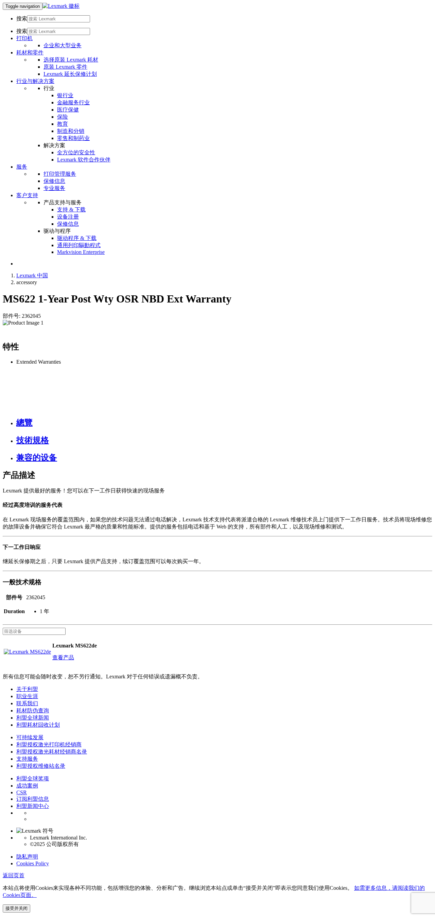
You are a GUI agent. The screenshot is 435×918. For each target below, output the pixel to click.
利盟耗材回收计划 (38, 725)
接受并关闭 (16, 908)
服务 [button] (21, 167)
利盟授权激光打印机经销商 (49, 744)
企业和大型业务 (63, 45)
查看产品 (63, 657)
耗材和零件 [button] (30, 52)
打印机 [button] (24, 38)
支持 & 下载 (71, 209)
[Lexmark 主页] (61, 6)
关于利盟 (27, 689)
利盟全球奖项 (32, 778)
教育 (62, 124)
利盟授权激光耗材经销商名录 (51, 752)
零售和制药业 (73, 138)
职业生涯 (27, 696)
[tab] (224, 422)
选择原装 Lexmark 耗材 (71, 60)
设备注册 (68, 217)
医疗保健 (68, 109)
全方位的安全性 (76, 152)
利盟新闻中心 (32, 806)
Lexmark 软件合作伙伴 (83, 159)
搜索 (21, 18)
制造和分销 (70, 131)
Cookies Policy (32, 863)
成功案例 (27, 786)
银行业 (65, 95)
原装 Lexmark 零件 (65, 67)
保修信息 (54, 181)
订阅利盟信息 (32, 799)
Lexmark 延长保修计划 (70, 74)
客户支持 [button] (27, 195)
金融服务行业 (73, 102)
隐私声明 (27, 857)
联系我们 (27, 703)
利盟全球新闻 (32, 718)
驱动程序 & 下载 (77, 238)
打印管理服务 (60, 174)
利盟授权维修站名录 (40, 766)
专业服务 (54, 188)
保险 (62, 117)
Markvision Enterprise (81, 252)
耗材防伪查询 (32, 710)
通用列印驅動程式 (79, 245)
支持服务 (27, 759)
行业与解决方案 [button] (35, 81)
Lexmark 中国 (32, 275)
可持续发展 (30, 737)
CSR (21, 792)
